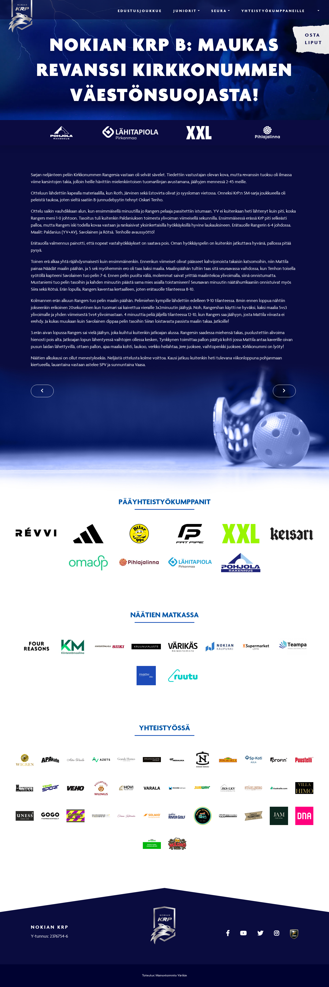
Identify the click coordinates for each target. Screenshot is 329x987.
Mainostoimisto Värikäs (171, 975)
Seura (219, 10)
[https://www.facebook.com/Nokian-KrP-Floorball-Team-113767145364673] (228, 933)
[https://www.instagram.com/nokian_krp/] (277, 933)
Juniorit (185, 10)
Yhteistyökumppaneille (273, 10)
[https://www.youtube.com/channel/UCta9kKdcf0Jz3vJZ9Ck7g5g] (244, 933)
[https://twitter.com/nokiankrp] (260, 933)
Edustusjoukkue (140, 10)
